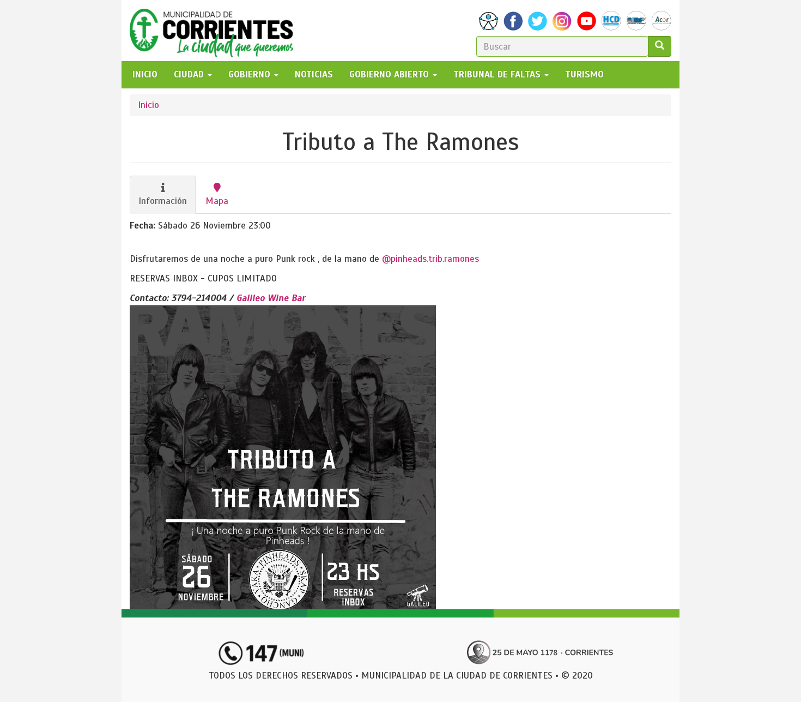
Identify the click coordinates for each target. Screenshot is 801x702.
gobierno (250, 74)
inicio (144, 74)
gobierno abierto (390, 74)
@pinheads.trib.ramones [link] (430, 259)
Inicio (148, 105)
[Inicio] (215, 30)
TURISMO (584, 74)
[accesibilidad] (488, 21)
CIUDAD (190, 74)
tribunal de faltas (498, 74)
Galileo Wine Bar (271, 298)
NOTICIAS (314, 74)
